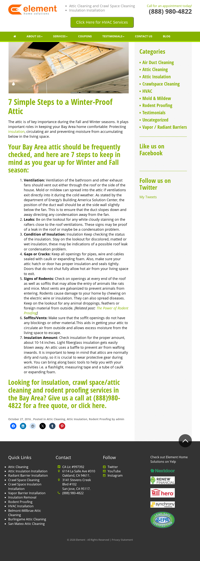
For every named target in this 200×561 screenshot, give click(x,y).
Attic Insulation (77, 419)
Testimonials (112, 36)
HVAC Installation (21, 506)
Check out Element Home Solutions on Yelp (169, 459)
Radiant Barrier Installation (28, 475)
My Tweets (148, 197)
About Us (34, 36)
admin (120, 419)
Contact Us (143, 36)
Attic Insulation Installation (27, 471)
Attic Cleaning (56, 419)
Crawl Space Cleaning (23, 480)
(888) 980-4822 (73, 493)
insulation (16, 131)
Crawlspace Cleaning (161, 83)
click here (92, 405)
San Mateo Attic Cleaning (26, 524)
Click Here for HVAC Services (102, 22)
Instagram (115, 475)
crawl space (88, 382)
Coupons (85, 36)
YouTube (114, 471)
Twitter (113, 467)
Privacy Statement (122, 539)
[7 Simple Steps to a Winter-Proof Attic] (68, 67)
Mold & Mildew (156, 98)
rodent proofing (66, 390)
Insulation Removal (22, 497)
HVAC (147, 91)
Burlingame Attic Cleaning (27, 519)
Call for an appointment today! (169, 6)
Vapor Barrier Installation (27, 493)
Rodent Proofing (100, 419)
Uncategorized (155, 119)
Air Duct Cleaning (158, 62)
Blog (166, 36)
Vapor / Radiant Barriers (164, 127)
